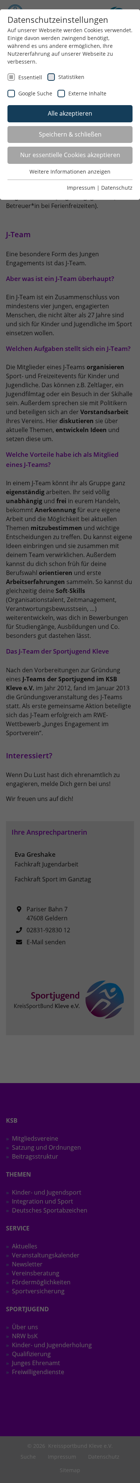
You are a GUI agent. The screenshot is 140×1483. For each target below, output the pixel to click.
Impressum (81, 187)
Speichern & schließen (70, 134)
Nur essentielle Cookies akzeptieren (70, 155)
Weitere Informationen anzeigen (70, 171)
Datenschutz (117, 187)
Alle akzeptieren (70, 113)
